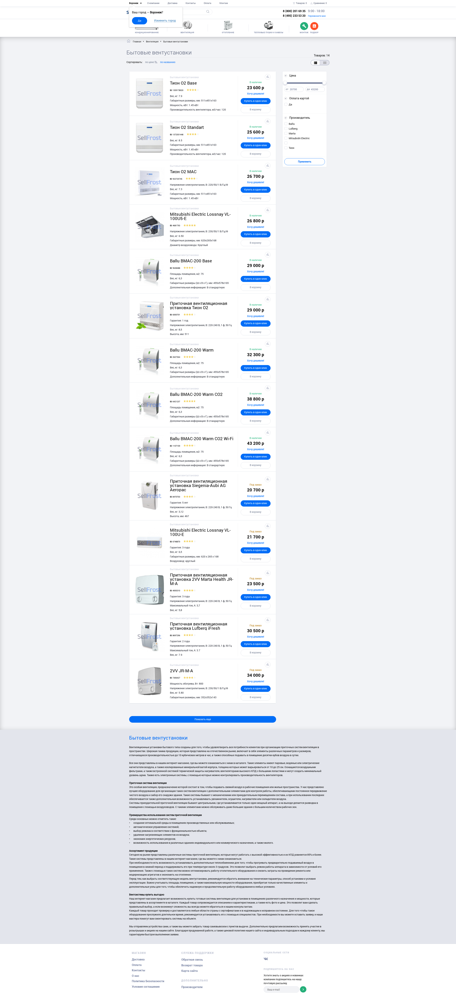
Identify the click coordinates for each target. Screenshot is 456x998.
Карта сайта (189, 971)
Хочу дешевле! (255, 93)
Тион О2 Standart (187, 127)
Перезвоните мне (317, 15)
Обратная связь (192, 959)
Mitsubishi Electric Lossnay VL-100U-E (200, 532)
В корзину (255, 109)
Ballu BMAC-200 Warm (192, 350)
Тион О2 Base (183, 83)
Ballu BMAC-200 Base (191, 261)
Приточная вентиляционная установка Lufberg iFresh (198, 626)
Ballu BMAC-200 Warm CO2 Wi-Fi (201, 438)
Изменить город (165, 20)
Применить (304, 161)
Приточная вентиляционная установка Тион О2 (198, 305)
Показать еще (203, 719)
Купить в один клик (255, 101)
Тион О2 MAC (183, 171)
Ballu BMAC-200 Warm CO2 (196, 394)
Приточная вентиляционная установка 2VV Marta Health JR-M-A (201, 579)
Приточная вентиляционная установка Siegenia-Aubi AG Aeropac (198, 485)
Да (139, 20)
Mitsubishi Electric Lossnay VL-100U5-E (200, 216)
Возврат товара (192, 965)
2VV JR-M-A (181, 671)
